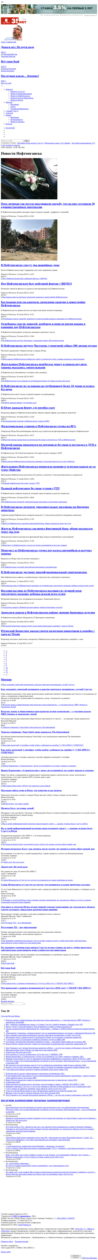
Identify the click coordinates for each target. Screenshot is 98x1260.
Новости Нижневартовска (21, 94)
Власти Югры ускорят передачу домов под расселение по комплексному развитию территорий (46, 1044)
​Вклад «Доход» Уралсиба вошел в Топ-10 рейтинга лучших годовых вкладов (39, 1027)
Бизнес (8, 115)
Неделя (11, 1016)
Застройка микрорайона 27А (83, 143)
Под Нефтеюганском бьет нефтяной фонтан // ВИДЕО (36, 283)
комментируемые (58, 1100)
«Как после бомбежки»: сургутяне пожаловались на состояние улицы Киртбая (38, 1140)
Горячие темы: (8, 143)
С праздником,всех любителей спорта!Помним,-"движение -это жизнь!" (35, 1146)
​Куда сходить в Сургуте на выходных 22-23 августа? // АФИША (34, 1054)
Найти (26, 141)
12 (7, 672)
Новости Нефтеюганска (20, 96)
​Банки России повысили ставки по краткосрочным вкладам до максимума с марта (41, 1080)
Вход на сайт (6, 83)
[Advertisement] (49, 1196)
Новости (9, 89)
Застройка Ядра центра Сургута (30, 143)
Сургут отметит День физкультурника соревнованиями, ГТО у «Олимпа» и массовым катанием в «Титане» (50, 1148)
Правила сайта (7, 1241)
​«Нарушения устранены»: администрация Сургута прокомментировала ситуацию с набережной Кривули (50, 1033)
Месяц (17, 1016)
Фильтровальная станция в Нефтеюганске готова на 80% (38, 426)
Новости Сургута (18, 92)
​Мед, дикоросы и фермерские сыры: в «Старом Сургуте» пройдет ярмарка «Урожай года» (44, 1024)
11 (7, 670)
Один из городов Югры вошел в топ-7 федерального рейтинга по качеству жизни (41, 1091)
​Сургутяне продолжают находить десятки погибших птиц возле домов (37, 1069)
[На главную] (15, 24)
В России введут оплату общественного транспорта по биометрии (35, 1074)
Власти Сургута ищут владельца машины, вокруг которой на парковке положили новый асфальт (47, 1067)
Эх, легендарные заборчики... (18, 1163)
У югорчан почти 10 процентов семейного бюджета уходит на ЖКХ (35, 1040)
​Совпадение (13, 1082)
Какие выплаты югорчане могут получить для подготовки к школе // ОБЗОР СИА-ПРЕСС (45, 1084)
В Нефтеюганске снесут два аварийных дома (30, 265)
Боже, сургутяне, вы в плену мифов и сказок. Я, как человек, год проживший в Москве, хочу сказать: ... (48, 1155)
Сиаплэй (9, 113)
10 (7, 668)
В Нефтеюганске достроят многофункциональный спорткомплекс (44, 572)
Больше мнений (7, 1001)
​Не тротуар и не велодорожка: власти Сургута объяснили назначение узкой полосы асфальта (46, 1065)
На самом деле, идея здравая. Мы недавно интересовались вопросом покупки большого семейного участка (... (51, 1172)
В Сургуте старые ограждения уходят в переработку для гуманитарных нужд (37, 1166)
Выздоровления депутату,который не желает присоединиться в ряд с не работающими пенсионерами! (47, 1107)
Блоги (13, 107)
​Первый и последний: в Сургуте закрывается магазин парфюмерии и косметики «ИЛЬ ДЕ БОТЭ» (48, 1059)
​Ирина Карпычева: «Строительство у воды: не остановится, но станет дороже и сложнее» (45, 1057)
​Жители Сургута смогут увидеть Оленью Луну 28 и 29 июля (33, 1093)
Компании (15, 117)
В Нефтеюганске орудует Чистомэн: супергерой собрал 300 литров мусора (49, 345)
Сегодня (4, 1016)
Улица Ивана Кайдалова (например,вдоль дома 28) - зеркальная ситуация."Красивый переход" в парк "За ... (50, 1138)
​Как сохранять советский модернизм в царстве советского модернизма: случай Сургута (43, 1035)
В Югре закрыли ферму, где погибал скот (28, 407)
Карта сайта (6, 1252)
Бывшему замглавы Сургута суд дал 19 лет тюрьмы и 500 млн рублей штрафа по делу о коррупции (48, 1086)
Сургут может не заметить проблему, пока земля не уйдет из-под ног (36, 1089)
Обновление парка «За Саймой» (57, 143)
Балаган (9, 124)
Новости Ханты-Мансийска (22, 98)
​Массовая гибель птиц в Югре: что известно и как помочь (31, 1050)
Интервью (15, 104)
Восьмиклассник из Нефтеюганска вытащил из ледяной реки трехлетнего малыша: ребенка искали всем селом (41, 592)
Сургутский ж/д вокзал (10, 145)
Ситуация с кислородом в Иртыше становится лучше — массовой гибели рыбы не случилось (46, 1042)
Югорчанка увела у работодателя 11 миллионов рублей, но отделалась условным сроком (44, 1037)
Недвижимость (17, 120)
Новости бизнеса (17, 122)
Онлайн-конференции (20, 109)
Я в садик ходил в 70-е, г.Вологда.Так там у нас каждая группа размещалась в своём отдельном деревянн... (49, 1127)
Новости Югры (17, 100)
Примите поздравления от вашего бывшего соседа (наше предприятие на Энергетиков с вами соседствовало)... (51, 1118)
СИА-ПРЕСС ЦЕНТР (66, 1218)
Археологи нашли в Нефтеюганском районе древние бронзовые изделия (48, 612)
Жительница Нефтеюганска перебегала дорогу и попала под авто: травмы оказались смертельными (44, 366)
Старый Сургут (12, 111)
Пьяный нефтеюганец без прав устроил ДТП (30, 488)
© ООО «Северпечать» (21, 1216)
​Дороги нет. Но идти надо (18, 1052)
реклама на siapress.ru (90, 15)
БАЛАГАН (10, 128)
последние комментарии (17, 1100)
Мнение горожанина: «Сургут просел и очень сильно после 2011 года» (35, 1157)
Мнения (9, 102)
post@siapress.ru (24, 1225)
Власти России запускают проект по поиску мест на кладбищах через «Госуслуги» (39, 1174)
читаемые (39, 1100)
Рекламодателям (21, 1241)
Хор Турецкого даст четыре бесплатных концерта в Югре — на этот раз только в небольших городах (49, 1048)
